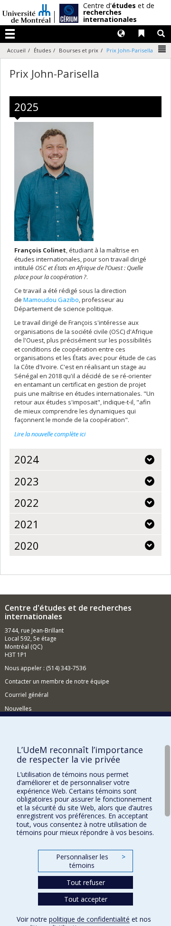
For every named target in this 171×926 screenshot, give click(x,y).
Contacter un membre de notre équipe (57, 681)
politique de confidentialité (89, 919)
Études (42, 50)
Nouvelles (18, 709)
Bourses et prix (78, 50)
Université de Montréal (26, 12)
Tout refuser (85, 882)
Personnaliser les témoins (90, 861)
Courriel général (26, 695)
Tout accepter (85, 899)
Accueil (16, 50)
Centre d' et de (118, 12)
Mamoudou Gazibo (51, 299)
